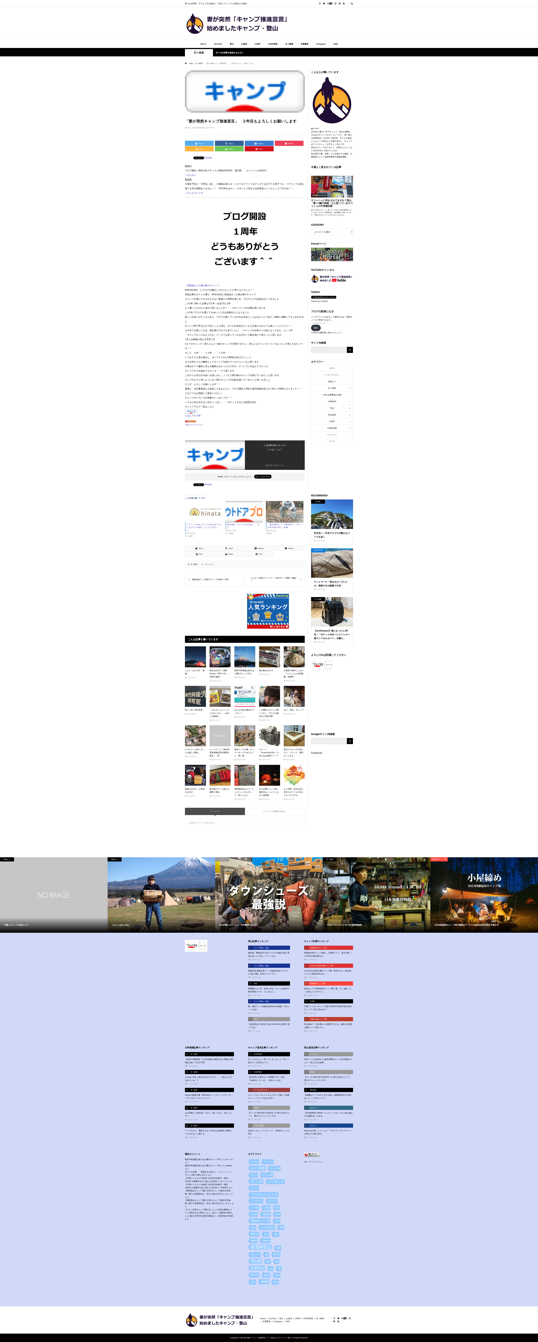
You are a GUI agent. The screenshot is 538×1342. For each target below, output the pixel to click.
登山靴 (256, 1261)
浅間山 (332, 368)
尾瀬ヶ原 (255, 1234)
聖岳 (279, 1268)
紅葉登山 (257, 1268)
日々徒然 (199, 52)
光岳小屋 (254, 1214)
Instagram (321, 44)
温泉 (266, 1254)
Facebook (316, 752)
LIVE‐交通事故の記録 (332, 395)
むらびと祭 (254, 1161)
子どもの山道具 (267, 1227)
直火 (268, 1261)
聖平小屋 (255, 1275)
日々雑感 (289, 44)
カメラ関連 (258, 1168)
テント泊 (267, 1174)
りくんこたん (268, 1161)
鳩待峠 (276, 1282)
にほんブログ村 (193, 415)
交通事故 (305, 44)
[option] (54, 895)
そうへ (228, 1203)
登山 (232, 44)
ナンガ (257, 1181)
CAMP (257, 44)
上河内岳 (267, 1207)
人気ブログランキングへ (194, 425)
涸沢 (278, 1248)
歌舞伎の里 (266, 1240)
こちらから (190, 175)
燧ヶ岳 (277, 1254)
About (203, 44)
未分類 (332, 441)
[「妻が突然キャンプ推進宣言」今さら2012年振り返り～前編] (285, 512)
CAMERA (332, 401)
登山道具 (332, 415)
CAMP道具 (273, 44)
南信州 (277, 1214)
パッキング (276, 1181)
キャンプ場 (275, 1168)
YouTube (218, 44)
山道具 (244, 44)
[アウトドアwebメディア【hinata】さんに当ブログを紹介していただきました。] (204, 512)
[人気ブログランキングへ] (190, 420)
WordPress (332, 435)
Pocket (208, 158)
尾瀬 (282, 1227)
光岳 (277, 1208)
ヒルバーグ (254, 1188)
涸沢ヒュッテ (255, 1254)
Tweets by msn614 (319, 301)
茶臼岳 (277, 1275)
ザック (254, 1175)
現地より (332, 381)
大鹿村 (253, 1227)
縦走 (271, 1268)
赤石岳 (253, 1282)
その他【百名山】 (332, 375)
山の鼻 (266, 1234)
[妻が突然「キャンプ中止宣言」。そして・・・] (244, 512)
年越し (276, 1234)
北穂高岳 (266, 1214)
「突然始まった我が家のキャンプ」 (203, 285)
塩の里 (277, 1221)
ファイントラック (264, 1194)
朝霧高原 (254, 1240)
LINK (335, 44)
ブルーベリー (272, 1201)
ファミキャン (257, 1201)
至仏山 (267, 1275)
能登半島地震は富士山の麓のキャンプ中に (203, 1159)
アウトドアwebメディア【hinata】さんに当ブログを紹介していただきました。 (204, 527)
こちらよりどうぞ (194, 193)
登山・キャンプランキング (313, 1162)
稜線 (277, 1261)
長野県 (264, 1281)
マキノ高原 (254, 1207)
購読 (316, 328)
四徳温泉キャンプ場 (260, 1221)
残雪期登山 (261, 1247)
